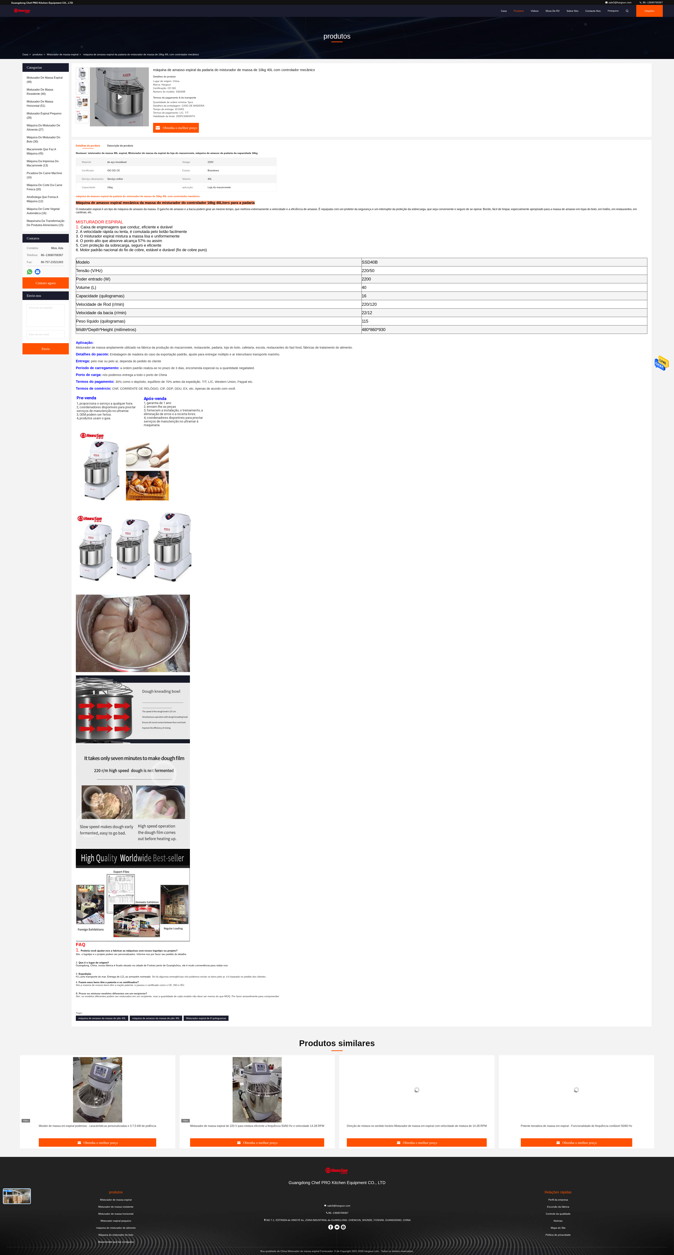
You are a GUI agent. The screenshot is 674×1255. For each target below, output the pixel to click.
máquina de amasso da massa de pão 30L (156, 1018)
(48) (45, 79)
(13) (43, 163)
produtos (37, 54)
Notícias (558, 1220)
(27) (43, 127)
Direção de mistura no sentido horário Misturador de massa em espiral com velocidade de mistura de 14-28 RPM (97, 1125)
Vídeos (534, 10)
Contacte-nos (593, 10)
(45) (41, 151)
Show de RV (553, 10)
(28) (44, 115)
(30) (43, 139)
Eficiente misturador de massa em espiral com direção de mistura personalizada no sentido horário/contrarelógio (417, 1125)
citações (649, 10)
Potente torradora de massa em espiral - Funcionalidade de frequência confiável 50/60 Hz (257, 1125)
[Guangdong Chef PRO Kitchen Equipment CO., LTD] (22, 11)
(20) (44, 187)
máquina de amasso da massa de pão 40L (102, 1018)
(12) (42, 199)
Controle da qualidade (558, 1213)
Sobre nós (572, 10)
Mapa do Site (558, 1227)
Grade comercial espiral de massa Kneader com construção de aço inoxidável (576, 1125)
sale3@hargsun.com (620, 2)
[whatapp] (29, 271)
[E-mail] (37, 271)
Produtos (519, 10)
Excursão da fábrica (558, 1206)
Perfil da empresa (558, 1199)
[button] (26, 1098)
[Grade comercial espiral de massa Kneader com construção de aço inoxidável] (577, 1089)
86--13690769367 (652, 2)
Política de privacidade (558, 1234)
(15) (45, 223)
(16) (44, 175)
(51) (40, 103)
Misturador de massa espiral (62, 54)
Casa (504, 10)
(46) (40, 91)
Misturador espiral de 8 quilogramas (206, 1018)
